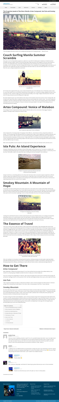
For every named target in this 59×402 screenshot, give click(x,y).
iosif (9, 361)
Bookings (39, 7)
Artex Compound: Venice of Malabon (12, 309)
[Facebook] (49, 0)
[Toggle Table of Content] (20, 306)
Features (33, 7)
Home (6, 7)
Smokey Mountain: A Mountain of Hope (13, 313)
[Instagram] (18, 395)
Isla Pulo (8, 320)
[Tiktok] (55, 0)
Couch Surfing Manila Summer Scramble (13, 307)
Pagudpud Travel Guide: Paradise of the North (49, 394)
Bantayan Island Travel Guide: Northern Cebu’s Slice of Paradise (36, 387)
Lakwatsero (6, 3)
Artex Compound (10, 319)
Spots (20, 7)
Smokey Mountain (10, 322)
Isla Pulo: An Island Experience (11, 311)
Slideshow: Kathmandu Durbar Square (47, 328)
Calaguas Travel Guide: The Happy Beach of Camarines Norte (50, 386)
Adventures (26, 7)
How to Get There (9, 317)
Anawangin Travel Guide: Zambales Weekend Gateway (49, 390)
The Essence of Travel (9, 315)
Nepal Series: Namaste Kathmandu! (11, 328)
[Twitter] (52, 0)
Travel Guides (12, 7)
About (46, 7)
